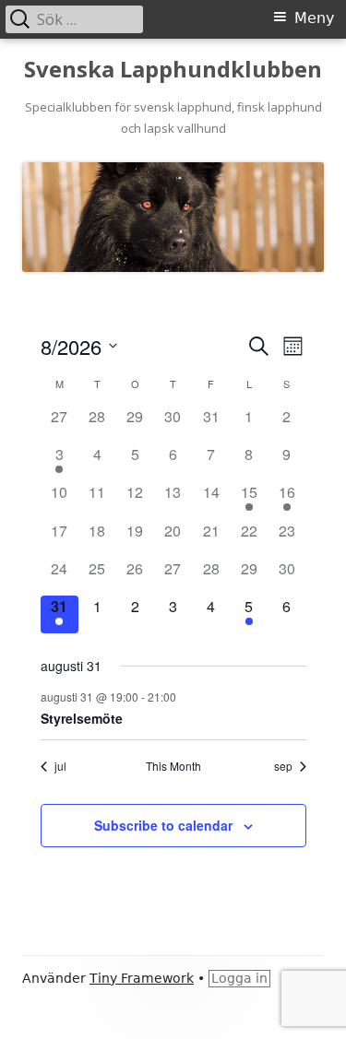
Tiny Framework (141, 978)
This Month (173, 766)
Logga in (239, 978)
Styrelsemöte (82, 718)
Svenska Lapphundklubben (173, 69)
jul (60, 766)
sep (283, 766)
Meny (314, 18)
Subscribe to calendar (163, 825)
